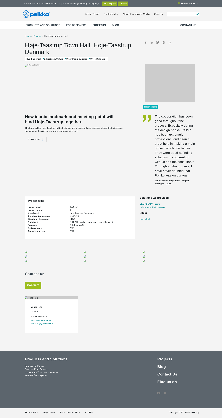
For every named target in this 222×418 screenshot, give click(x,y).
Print (163, 42)
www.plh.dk (145, 219)
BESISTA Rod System (36, 375)
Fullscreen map (150, 107)
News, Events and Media (136, 14)
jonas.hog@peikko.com (42, 323)
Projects (99, 25)
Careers (158, 14)
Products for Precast (34, 366)
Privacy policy (31, 412)
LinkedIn (151, 42)
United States (188, 3)
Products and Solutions (43, 25)
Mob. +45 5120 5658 (41, 320)
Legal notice (49, 412)
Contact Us (188, 25)
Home (28, 36)
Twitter (157, 42)
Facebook (145, 42)
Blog (115, 25)
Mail (169, 42)
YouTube (158, 391)
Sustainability (111, 14)
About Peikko (92, 14)
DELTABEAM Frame (150, 204)
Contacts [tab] (33, 285)
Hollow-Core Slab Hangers (152, 207)
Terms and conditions (70, 412)
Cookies (89, 412)
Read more (34, 139)
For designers (76, 25)
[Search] (197, 14)
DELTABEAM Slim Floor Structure (41, 372)
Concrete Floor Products (36, 369)
